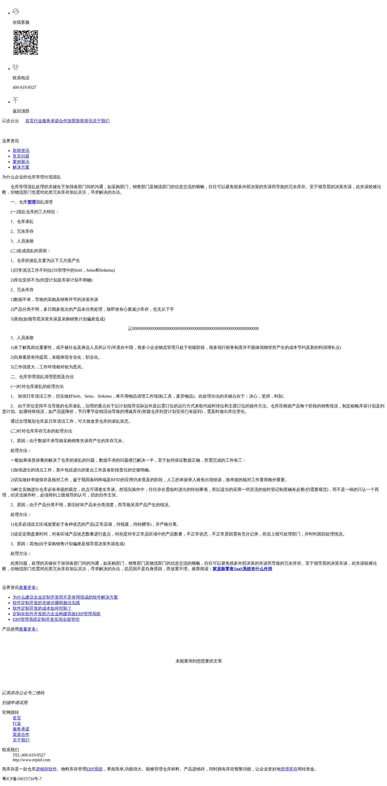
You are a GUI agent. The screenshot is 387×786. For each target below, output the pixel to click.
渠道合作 (21, 734)
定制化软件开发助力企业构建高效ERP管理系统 (57, 614)
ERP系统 (94, 769)
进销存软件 (46, 769)
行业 (38, 121)
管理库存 (289, 769)
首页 (29, 121)
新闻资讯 (84, 121)
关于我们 (101, 121)
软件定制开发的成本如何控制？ (42, 608)
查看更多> (28, 587)
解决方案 (21, 167)
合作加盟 (67, 121)
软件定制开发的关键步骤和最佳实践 (46, 603)
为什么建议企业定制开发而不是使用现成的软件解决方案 (65, 597)
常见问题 (21, 156)
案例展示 (21, 161)
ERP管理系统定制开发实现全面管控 (46, 619)
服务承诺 (50, 121)
